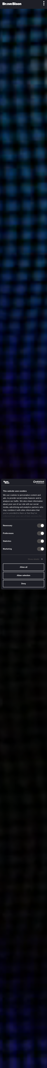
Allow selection (23, 575)
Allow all (23, 567)
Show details (33, 559)
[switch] (40, 533)
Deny (23, 583)
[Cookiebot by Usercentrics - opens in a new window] (33, 482)
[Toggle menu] (42, 3)
